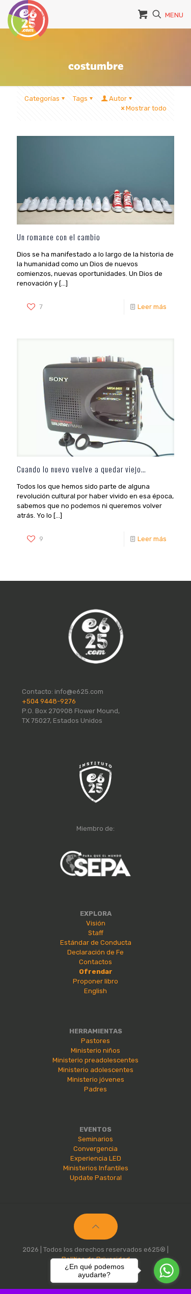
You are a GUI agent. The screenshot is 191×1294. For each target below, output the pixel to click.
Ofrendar (96, 971)
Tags (80, 98)
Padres (95, 1089)
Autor (118, 98)
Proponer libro (95, 981)
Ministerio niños (95, 1050)
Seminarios (95, 1139)
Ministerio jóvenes (95, 1079)
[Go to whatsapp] (166, 1270)
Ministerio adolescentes (95, 1070)
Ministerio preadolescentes (95, 1060)
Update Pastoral (96, 1178)
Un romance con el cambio (58, 236)
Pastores (95, 1041)
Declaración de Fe (95, 952)
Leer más (152, 307)
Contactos (95, 962)
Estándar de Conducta (95, 942)
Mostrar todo (146, 108)
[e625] (28, 12)
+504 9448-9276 (49, 701)
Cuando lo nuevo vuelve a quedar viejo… (81, 468)
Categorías (42, 98)
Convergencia (95, 1148)
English (95, 991)
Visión (95, 923)
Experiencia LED (95, 1158)
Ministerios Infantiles (95, 1168)
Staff (95, 933)
